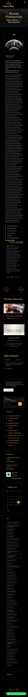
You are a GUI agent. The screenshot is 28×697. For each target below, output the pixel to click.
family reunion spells (13, 566)
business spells (11, 548)
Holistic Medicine (11, 257)
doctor (9, 563)
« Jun (8, 510)
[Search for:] (13, 403)
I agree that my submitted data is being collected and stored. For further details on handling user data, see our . (15, 383)
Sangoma (13, 265)
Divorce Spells (11, 560)
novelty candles (15, 260)
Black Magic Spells (11, 250)
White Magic (10, 656)
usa (19, 269)
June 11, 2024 (9, 461)
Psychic (8, 265)
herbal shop (10, 594)
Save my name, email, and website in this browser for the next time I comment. (15, 364)
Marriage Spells (11, 614)
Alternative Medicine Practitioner (12, 526)
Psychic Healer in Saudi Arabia (14, 316)
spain (12, 266)
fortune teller (11, 576)
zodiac (8, 272)
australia (16, 247)
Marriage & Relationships (11, 611)
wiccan (17, 271)
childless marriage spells (12, 552)
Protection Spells (11, 263)
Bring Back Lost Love (12, 545)
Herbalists (10, 585)
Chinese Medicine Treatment (11, 557)
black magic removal (12, 248)
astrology (10, 533)
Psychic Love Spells (12, 627)
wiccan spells (11, 659)
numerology (10, 617)
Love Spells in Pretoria (14, 416)
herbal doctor (11, 579)
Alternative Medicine (12, 522)
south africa (10, 633)
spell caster (10, 636)
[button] (16, 693)
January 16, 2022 (16, 478)
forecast (8, 254)
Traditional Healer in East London (13, 458)
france (14, 254)
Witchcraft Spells (12, 662)
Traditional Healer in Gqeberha (11, 466)
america (12, 245)
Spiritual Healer (11, 639)
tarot (8, 646)
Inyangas (9, 597)
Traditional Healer (11, 269)
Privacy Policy (13, 385)
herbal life (10, 588)
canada (8, 251)
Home (8, 20)
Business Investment (14, 338)
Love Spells (10, 607)
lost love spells (11, 600)
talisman (13, 268)
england (15, 253)
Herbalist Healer (11, 582)
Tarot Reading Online (13, 440)
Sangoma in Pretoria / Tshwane (15, 474)
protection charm (11, 262)
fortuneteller (11, 572)
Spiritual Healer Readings (11, 643)
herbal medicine (15, 256)
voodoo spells (10, 271)
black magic (10, 536)
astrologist (9, 247)
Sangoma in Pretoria (13, 423)
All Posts (15, 20)
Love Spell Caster (11, 604)
